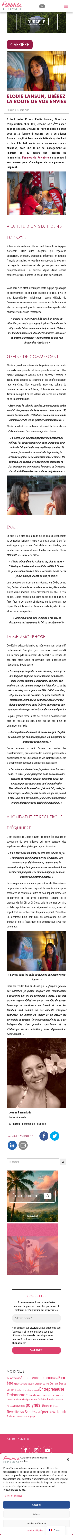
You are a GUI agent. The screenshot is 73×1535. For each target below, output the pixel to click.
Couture (31, 1383)
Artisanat (15, 1378)
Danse (62, 1383)
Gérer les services (13, 1495)
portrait (48, 1405)
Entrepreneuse (51, 1389)
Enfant (25, 1390)
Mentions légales (35, 1530)
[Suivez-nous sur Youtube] (47, 1448)
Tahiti (61, 1411)
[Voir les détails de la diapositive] (36, 22)
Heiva (45, 1395)
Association (41, 1377)
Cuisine (46, 1383)
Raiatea (55, 1406)
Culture (54, 1383)
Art (8, 1378)
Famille (32, 1395)
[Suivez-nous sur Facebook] (25, 1448)
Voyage (31, 1416)
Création (38, 1384)
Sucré (52, 1412)
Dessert (10, 1389)
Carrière (19, 44)
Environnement (17, 1395)
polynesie (19, 1405)
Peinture (59, 1399)
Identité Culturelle (55, 1395)
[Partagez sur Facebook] (44, 1136)
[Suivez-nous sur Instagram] (36, 1448)
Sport (44, 1412)
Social (37, 1412)
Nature (34, 1399)
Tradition (11, 1416)
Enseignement (33, 1390)
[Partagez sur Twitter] (54, 1136)
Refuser (36, 1514)
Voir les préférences (36, 1523)
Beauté (54, 1378)
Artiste (25, 1377)
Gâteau (39, 1395)
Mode (18, 1399)
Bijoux (16, 1383)
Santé (29, 1412)
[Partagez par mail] (23, 1145)
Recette (13, 1411)
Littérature (11, 1400)
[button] (68, 1459)
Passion (51, 1399)
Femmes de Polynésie (35, 157)
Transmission (21, 1416)
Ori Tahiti (42, 1399)
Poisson (10, 1406)
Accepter (36, 1504)
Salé (22, 1412)
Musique (26, 1399)
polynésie (35, 1405)
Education (18, 1390)
